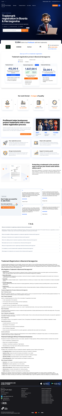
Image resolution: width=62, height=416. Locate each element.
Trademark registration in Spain (46, 394)
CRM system (23, 395)
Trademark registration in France (47, 395)
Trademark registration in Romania (47, 401)
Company (27, 61)
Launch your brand (24, 30)
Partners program (46, 1)
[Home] (6, 5)
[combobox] (3, 1)
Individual (21, 61)
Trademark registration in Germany (47, 396)
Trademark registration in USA (46, 390)
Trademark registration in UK (46, 391)
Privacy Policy (3, 394)
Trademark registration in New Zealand (48, 400)
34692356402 (6, 398)
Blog (50, 1)
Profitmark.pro (23, 390)
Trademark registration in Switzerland (47, 399)
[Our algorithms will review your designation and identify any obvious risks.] (11, 100)
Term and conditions (4, 392)
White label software (24, 394)
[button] (6, 1)
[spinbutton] (36, 62)
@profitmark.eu (6, 399)
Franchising (23, 391)
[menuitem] (22, 5)
